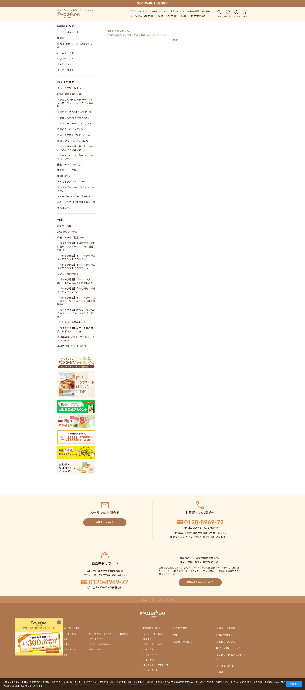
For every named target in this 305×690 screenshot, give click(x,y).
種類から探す (165, 16)
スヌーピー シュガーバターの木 (74, 196)
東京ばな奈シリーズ (152, 644)
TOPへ (176, 39)
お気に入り (227, 16)
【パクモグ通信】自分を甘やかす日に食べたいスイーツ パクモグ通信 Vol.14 (76, 246)
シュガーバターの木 (68, 32)
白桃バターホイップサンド (71, 129)
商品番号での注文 (182, 641)
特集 (183, 16)
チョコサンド (64, 64)
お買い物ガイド (177, 11)
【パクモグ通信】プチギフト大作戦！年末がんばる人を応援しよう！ (76, 281)
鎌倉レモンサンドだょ (69, 164)
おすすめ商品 (198, 16)
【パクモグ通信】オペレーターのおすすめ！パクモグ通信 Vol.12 (76, 266)
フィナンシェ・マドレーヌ (155, 664)
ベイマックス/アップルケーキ (73, 181)
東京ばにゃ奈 (64, 207)
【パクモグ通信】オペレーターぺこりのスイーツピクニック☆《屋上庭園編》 (76, 301)
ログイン (236, 16)
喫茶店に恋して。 (97, 649)
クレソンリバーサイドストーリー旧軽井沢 (108, 633)
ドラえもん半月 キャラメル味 (73, 117)
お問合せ (221, 672)
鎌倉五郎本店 (63, 644)
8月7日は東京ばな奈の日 (70, 93)
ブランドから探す (140, 16)
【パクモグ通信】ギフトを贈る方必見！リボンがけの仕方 (76, 329)
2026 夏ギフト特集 (67, 231)
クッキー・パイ (65, 58)
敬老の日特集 (64, 226)
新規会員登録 (193, 11)
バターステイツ (96, 639)
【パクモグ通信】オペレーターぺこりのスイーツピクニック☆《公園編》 (76, 313)
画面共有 (206, 11)
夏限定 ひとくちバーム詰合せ (73, 140)
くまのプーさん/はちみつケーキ (74, 112)
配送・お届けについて (228, 648)
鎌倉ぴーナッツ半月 (68, 170)
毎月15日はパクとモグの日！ (72, 346)
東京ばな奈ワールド (66, 649)
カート (244, 16)
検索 (219, 16)
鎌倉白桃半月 (64, 175)
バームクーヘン (65, 52)
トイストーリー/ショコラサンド (74, 123)
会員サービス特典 (159, 11)
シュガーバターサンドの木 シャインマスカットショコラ (75, 148)
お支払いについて (225, 641)
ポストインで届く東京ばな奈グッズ (76, 202)
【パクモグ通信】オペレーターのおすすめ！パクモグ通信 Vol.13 (76, 257)
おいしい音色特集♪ (68, 273)
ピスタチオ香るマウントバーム (73, 134)
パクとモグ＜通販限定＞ (100, 644)
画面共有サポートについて (200, 582)
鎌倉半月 (62, 38)
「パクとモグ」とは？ (139, 11)
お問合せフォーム (105, 522)
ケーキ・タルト (65, 70)
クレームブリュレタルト (70, 88)
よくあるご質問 (224, 665)
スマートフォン (167, 599)
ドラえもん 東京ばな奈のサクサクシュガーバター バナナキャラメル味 (75, 103)
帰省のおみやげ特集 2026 (70, 237)
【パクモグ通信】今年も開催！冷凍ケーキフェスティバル (76, 290)
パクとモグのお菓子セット (71, 322)
